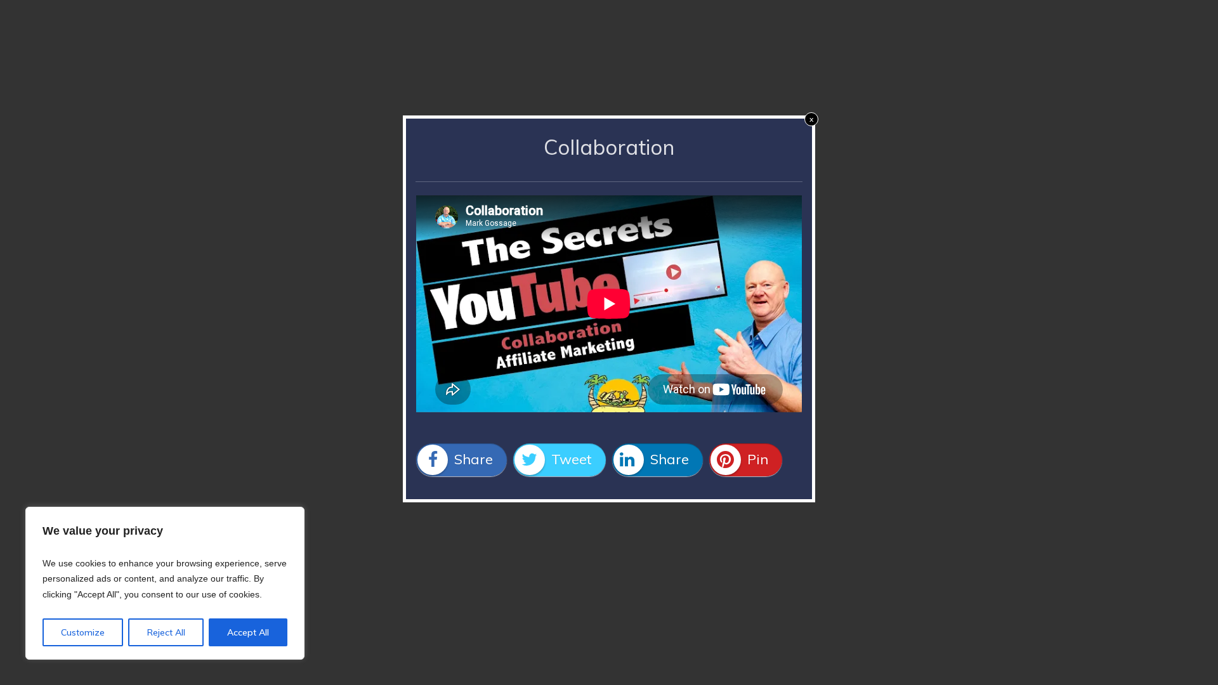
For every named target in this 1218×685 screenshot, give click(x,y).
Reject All (166, 632)
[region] (164, 583)
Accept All (248, 632)
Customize (83, 632)
